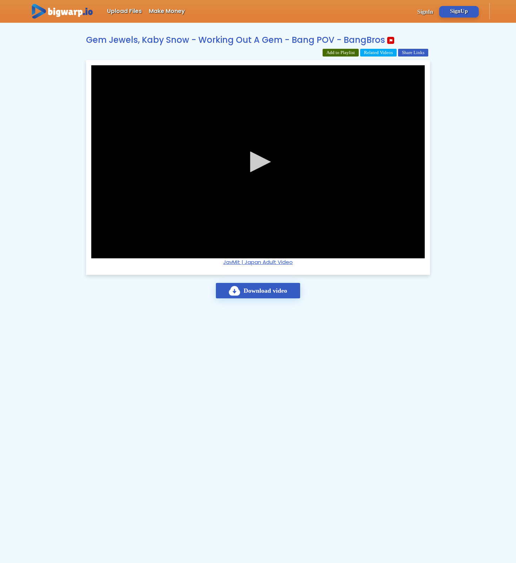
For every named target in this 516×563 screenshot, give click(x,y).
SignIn (425, 12)
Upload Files (124, 11)
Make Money (167, 11)
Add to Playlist (340, 52)
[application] (258, 161)
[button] (258, 161)
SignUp (459, 11)
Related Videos (378, 52)
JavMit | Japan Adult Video (258, 262)
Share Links (413, 52)
